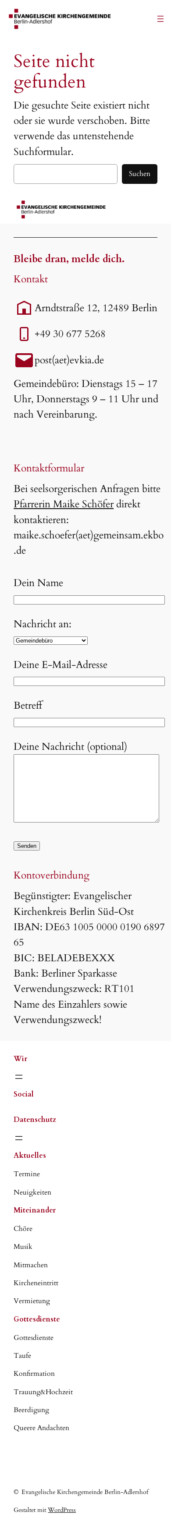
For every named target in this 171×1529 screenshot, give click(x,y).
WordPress (62, 1510)
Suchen (139, 174)
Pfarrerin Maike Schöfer (64, 504)
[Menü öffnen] (160, 19)
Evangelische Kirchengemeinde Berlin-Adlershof (84, 1492)
